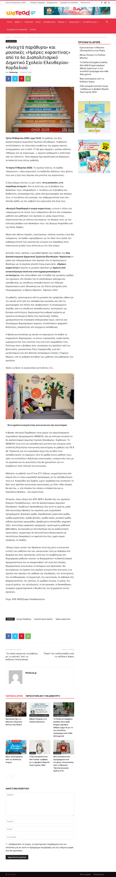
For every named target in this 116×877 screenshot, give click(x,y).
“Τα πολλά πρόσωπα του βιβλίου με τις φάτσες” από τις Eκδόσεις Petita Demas (22, 656)
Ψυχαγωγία (74, 22)
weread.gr (11, 874)
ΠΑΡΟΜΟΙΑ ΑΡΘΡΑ (14, 696)
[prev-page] (7, 776)
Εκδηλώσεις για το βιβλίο (39, 715)
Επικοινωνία (85, 2)
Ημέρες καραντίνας (63, 619)
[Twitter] (108, 2)
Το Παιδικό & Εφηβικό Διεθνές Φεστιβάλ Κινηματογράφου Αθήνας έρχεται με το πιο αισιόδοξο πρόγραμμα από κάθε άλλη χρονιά (63, 727)
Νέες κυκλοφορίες (13, 753)
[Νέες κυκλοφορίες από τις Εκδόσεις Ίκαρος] (16, 747)
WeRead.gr (13, 72)
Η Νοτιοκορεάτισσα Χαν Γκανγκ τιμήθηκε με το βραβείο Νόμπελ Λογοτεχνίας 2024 (94, 89)
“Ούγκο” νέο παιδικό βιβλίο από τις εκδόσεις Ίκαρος (58, 655)
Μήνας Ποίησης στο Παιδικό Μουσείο (92, 56)
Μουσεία (9, 715)
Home (9, 22)
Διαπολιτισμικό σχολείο (43, 619)
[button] (107, 22)
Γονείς (38, 22)
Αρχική (8, 37)
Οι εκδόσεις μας (89, 22)
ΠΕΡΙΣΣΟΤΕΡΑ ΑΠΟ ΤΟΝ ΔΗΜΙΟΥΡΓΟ (43, 696)
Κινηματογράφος (60, 715)
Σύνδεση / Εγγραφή (37, 2)
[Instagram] (105, 2)
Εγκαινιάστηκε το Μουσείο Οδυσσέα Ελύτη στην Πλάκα (14, 722)
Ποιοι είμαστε (85, 874)
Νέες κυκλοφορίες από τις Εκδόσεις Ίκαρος (14, 759)
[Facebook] (101, 2)
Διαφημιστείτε (52, 2)
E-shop (33, 29)
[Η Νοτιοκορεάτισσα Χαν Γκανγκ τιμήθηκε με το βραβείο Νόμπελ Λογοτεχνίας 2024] (39, 747)
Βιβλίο (17, 22)
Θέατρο (61, 22)
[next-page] (12, 776)
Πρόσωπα (29, 22)
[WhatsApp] (28, 79)
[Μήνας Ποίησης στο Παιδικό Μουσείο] (39, 709)
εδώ (51, 367)
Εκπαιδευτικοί (49, 22)
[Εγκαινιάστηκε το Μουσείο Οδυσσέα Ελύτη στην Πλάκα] (16, 709)
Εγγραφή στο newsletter (69, 2)
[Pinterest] (21, 79)
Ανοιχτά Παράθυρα (24, 619)
